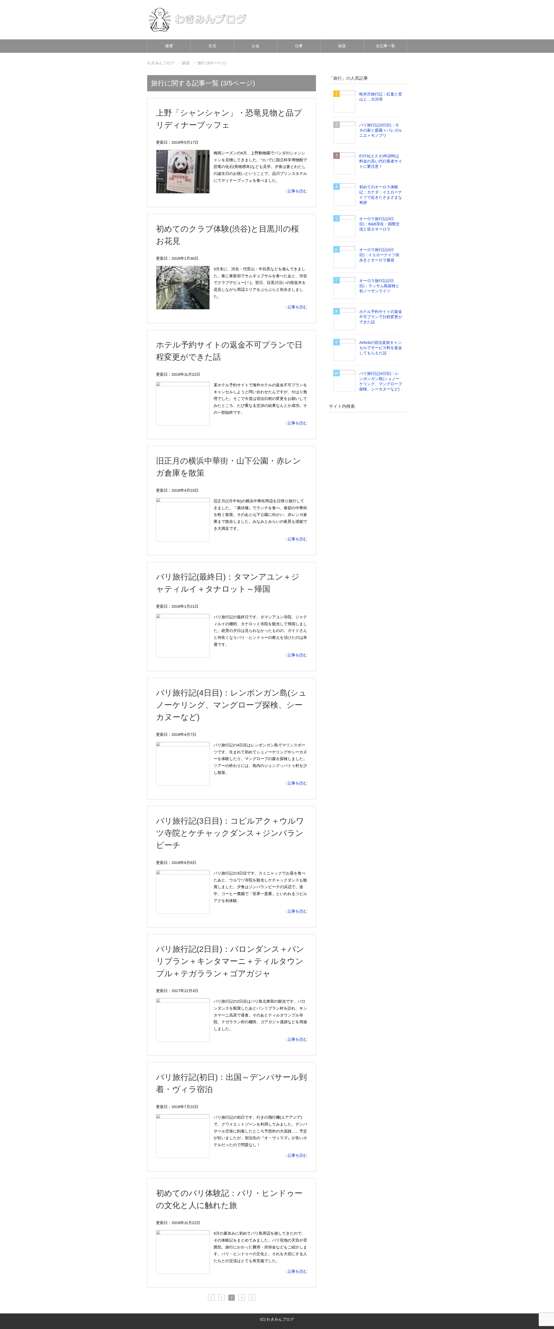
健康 (169, 46)
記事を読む (297, 191)
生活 (212, 46)
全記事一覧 (385, 46)
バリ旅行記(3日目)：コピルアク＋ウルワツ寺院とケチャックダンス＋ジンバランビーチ (230, 833)
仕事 (299, 46)
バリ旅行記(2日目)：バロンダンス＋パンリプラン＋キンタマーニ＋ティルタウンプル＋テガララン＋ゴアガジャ (230, 961)
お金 (255, 46)
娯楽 (342, 46)
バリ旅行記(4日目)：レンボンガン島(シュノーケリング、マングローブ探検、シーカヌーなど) (231, 705)
